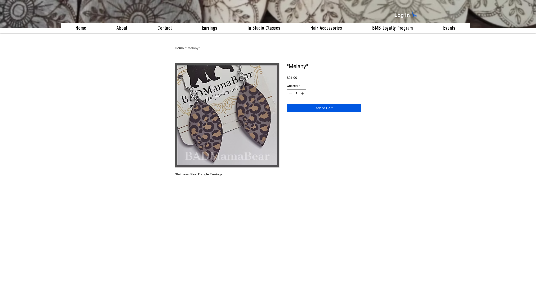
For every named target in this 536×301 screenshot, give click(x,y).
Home (179, 48)
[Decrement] (290, 93)
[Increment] (302, 93)
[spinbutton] (296, 93)
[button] (414, 14)
